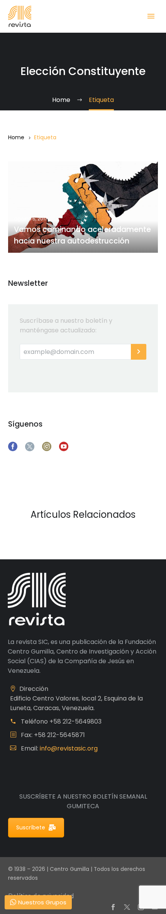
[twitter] (29, 446)
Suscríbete (30, 827)
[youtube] (63, 446)
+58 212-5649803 (75, 721)
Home (16, 137)
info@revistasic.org (69, 748)
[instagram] (46, 446)
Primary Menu (151, 16)
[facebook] (12, 446)
